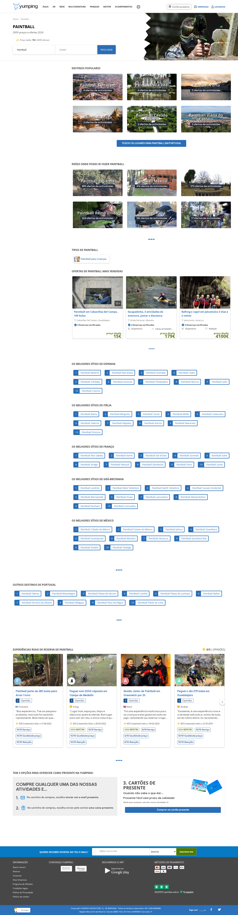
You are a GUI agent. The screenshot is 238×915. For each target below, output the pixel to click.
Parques (94, 6)
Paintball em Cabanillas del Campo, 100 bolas (96, 313)
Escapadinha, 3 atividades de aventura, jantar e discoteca (145, 313)
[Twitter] (219, 910)
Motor (107, 6)
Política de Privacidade (23, 892)
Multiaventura (76, 6)
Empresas (203, 6)
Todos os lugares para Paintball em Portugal (151, 143)
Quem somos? (19, 867)
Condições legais (20, 888)
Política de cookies (21, 896)
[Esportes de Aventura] (25, 6)
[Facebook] (211, 910)
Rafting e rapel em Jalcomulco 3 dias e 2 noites (204, 313)
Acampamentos (123, 6)
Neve (62, 6)
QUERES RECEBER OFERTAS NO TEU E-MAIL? (64, 852)
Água (46, 6)
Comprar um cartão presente (173, 810)
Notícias (16, 871)
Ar (54, 6)
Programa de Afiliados (23, 884)
